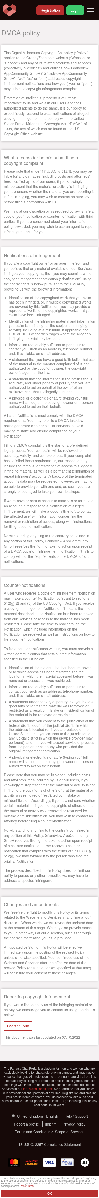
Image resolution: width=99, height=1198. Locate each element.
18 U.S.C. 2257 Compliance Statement (49, 1144)
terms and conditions (37, 1088)
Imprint (50, 1124)
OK (49, 1193)
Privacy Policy (74, 1124)
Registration (50, 10)
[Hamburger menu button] (90, 10)
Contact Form (18, 1025)
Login (75, 10)
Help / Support (76, 1116)
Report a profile (26, 1124)
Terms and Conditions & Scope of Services (49, 1131)
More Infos (27, 1186)
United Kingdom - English (37, 1116)
